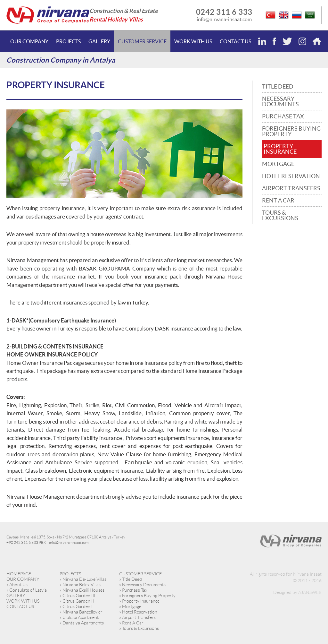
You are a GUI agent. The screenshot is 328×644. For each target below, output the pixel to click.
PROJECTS (68, 41)
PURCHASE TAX (283, 116)
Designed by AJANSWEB (297, 592)
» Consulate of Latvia (26, 590)
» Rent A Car (131, 622)
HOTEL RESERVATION (291, 176)
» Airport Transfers (137, 617)
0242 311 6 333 (224, 12)
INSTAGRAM (302, 41)
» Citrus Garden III (77, 595)
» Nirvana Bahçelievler (81, 611)
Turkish (270, 15)
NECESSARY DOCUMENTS (280, 101)
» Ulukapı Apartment (79, 617)
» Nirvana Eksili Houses (82, 590)
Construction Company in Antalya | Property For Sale (47, 15)
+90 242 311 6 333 (22, 542)
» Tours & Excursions (139, 628)
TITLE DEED (277, 86)
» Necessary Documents (142, 584)
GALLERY (99, 41)
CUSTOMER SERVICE (142, 41)
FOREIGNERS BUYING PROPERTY (291, 131)
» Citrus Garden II (77, 601)
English (284, 15)
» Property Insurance (139, 601)
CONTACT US (235, 41)
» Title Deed (130, 579)
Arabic (310, 15)
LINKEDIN (262, 41)
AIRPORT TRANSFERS (291, 188)
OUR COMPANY (29, 41)
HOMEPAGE (18, 573)
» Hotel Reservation (138, 611)
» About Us (17, 584)
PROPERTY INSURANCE (280, 149)
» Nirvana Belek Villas (80, 584)
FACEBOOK (274, 41)
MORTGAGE (278, 163)
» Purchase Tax (133, 590)
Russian (297, 15)
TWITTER (287, 41)
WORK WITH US (193, 41)
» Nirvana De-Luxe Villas (83, 579)
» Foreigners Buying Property (147, 595)
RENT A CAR (278, 200)
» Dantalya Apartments (82, 622)
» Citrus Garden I (76, 606)
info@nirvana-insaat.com (224, 19)
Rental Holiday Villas (116, 19)
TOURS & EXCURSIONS (280, 215)
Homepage (317, 41)
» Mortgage (130, 606)
